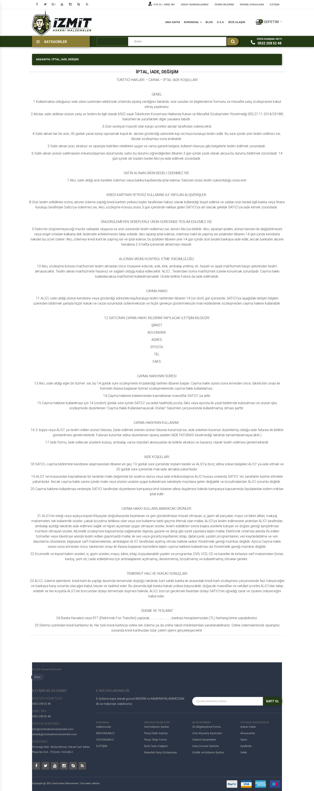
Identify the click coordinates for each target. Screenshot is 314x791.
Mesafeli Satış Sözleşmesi (160, 752)
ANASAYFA (43, 59)
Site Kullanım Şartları (156, 726)
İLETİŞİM (274, 4)
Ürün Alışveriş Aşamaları (207, 733)
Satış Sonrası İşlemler (205, 746)
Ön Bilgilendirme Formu (206, 726)
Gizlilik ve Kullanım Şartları (208, 752)
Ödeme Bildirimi (224, 4)
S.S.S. (220, 22)
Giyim (243, 739)
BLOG (209, 22)
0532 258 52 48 (269, 43)
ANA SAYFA (172, 22)
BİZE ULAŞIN (236, 22)
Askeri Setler (248, 726)
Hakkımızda (103, 726)
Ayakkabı (246, 746)
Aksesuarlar (247, 733)
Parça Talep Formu (155, 739)
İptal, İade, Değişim (156, 746)
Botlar (37, 677)
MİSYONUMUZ (105, 733)
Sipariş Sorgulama (252, 4)
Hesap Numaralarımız (195, 4)
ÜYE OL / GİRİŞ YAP (164, 4)
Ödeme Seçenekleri (204, 739)
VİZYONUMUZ (105, 739)
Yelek (243, 752)
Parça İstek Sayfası (156, 733)
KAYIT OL (272, 701)
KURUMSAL (191, 22)
